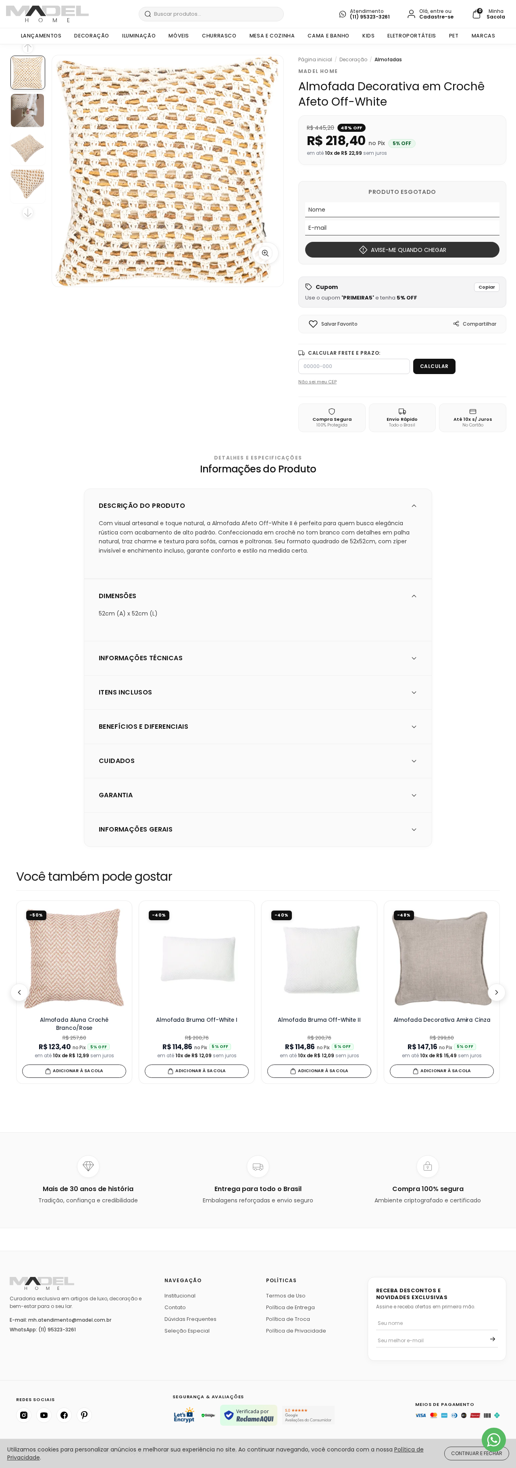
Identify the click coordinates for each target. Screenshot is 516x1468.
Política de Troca (288, 1319)
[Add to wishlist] (313, 324)
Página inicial (315, 59)
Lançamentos (41, 35)
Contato (175, 1307)
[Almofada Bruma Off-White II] (319, 959)
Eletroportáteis (411, 35)
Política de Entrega (290, 1307)
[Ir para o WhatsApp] (494, 1440)
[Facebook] (64, 1415)
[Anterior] (19, 992)
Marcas (483, 35)
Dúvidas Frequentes (190, 1319)
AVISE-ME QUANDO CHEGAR (408, 250)
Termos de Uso (286, 1295)
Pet (454, 35)
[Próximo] (497, 992)
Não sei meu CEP (317, 381)
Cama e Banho (329, 35)
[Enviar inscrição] (492, 1339)
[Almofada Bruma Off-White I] (197, 959)
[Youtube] (44, 1415)
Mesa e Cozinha (272, 35)
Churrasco (219, 35)
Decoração (91, 35)
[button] (402, 292)
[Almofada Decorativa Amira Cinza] (442, 959)
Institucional (180, 1295)
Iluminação (139, 35)
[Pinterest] (84, 1415)
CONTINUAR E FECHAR (476, 1453)
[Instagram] (23, 1415)
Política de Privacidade (296, 1330)
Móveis (179, 35)
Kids (368, 35)
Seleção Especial (187, 1330)
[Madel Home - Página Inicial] (47, 14)
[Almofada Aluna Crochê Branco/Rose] (74, 959)
